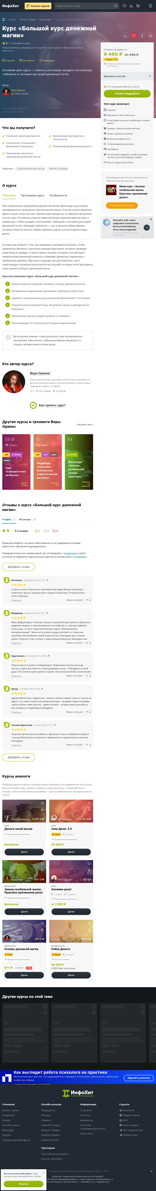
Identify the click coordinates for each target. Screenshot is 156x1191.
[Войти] (150, 6)
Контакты (85, 1115)
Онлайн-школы (11, 1125)
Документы (86, 1120)
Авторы (6, 1120)
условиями (80, 556)
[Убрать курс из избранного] (134, 35)
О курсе (8, 519)
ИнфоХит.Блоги (50, 1139)
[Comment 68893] (42, 688)
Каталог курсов (10, 1110)
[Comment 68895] (49, 655)
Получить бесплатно (122, 205)
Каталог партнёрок (51, 1158)
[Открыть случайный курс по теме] (151, 35)
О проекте (86, 1110)
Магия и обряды (58, 168)
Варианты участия (114, 76)
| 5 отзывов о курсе (19, 43)
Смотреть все (84, 424)
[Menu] (28, 6)
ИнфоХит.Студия (50, 1125)
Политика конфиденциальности (92, 1127)
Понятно (23, 1183)
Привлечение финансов (30, 168)
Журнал (6, 1134)
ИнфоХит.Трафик (50, 1130)
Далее (24, 851)
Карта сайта (86, 1133)
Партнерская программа (54, 1153)
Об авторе (27, 519)
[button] (48, 405)
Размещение (48, 1110)
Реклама (46, 1115)
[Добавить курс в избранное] (42, 803)
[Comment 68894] (55, 725)
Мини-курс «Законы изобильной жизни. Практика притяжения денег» (133, 192)
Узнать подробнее (127, 93)
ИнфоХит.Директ (50, 1134)
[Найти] (115, 6)
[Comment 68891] (47, 580)
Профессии (8, 1115)
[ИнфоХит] (10, 6)
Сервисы (46, 1120)
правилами (70, 553)
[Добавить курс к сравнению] (125, 35)
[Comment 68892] (47, 613)
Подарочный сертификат (16, 1139)
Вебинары (8, 1130)
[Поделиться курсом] (142, 35)
